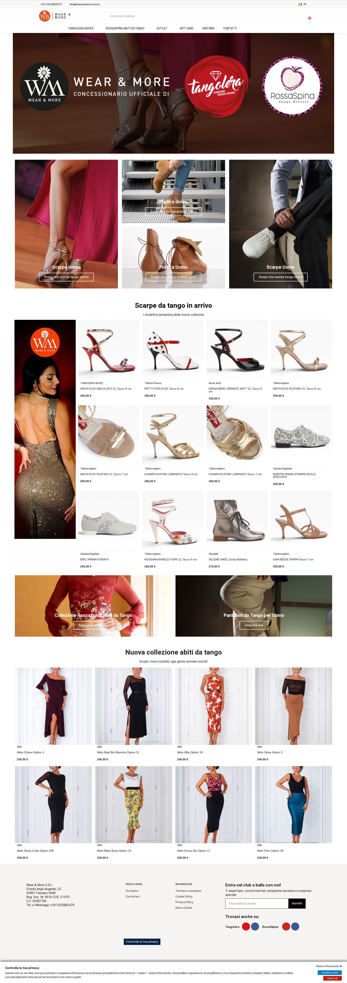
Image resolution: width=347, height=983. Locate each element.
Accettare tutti (330, 972)
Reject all (332, 978)
